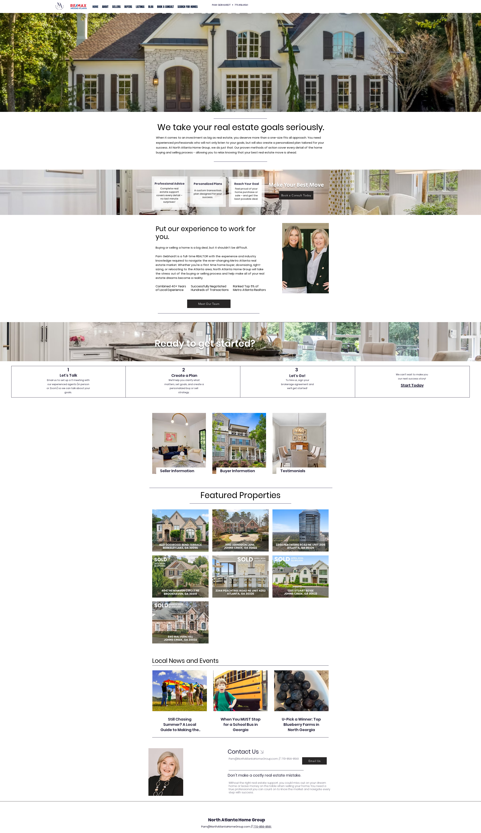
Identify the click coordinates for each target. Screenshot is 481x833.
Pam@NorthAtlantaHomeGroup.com (253, 759)
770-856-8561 (262, 826)
